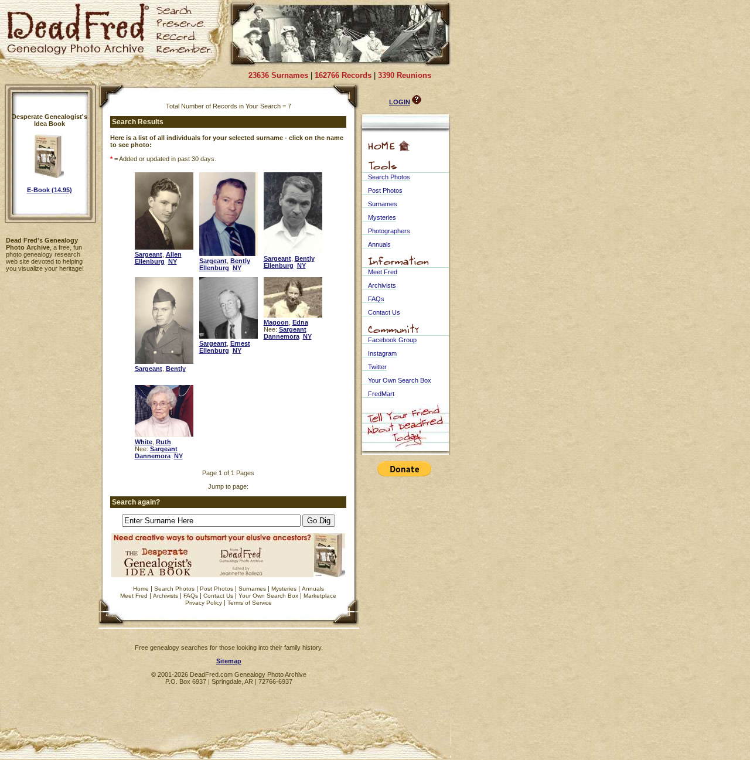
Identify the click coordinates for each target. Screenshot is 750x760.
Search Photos (174, 588)
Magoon (276, 322)
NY (172, 261)
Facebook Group (392, 339)
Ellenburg (150, 261)
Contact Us (218, 595)
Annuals (313, 588)
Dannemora (281, 336)
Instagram (382, 353)
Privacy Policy (203, 602)
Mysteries (283, 588)
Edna (300, 322)
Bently (240, 260)
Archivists (165, 595)
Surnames (252, 588)
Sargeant (148, 254)
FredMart (381, 393)
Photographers (389, 230)
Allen (174, 254)
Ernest (240, 343)
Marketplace (320, 595)
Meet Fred (134, 595)
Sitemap (228, 660)
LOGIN (399, 101)
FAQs (190, 595)
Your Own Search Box (268, 595)
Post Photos (216, 588)
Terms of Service (249, 602)
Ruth (163, 441)
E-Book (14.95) (49, 189)
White (143, 441)
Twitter (377, 366)
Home (141, 588)
